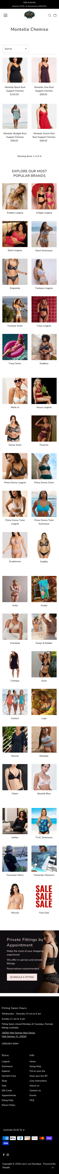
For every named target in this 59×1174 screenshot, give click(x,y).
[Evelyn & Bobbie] (44, 626)
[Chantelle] (15, 626)
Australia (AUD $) (13, 1129)
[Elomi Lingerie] (15, 233)
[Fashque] (15, 663)
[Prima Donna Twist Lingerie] (15, 503)
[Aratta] (44, 588)
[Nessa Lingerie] (44, 390)
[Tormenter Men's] (15, 858)
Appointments (9, 1095)
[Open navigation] (8, 15)
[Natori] (15, 776)
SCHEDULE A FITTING (22, 977)
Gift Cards (7, 1090)
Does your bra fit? (39, 1075)
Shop (4, 1080)
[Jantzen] (15, 701)
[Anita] (15, 588)
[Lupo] (44, 701)
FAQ (32, 1100)
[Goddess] (44, 346)
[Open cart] (55, 15)
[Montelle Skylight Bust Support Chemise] (15, 116)
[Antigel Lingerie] (44, 195)
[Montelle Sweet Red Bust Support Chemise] (44, 116)
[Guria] (44, 663)
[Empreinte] (15, 271)
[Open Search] (49, 15)
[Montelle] (44, 739)
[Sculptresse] (15, 544)
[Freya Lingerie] (44, 308)
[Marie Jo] (15, 390)
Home (33, 1061)
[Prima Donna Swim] (44, 465)
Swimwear (7, 1066)
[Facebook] (3, 1155)
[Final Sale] (44, 895)
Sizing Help (7, 1100)
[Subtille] (44, 544)
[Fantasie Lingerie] (44, 271)
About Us (34, 1085)
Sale (4, 1085)
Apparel (6, 1071)
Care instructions (38, 1080)
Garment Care (9, 1075)
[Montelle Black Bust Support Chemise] (15, 70)
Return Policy (8, 1105)
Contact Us (35, 1090)
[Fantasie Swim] (15, 308)
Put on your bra (37, 1071)
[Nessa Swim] (15, 428)
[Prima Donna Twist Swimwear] (44, 503)
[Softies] (15, 820)
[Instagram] (8, 1155)
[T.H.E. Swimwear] (44, 820)
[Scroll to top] (53, 1168)
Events (33, 1095)
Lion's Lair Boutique (31, 1163)
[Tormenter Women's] (44, 858)
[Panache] (44, 428)
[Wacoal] (15, 895)
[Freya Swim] (15, 346)
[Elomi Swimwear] (44, 233)
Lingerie (6, 1061)
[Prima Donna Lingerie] (15, 465)
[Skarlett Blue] (44, 776)
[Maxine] (15, 739)
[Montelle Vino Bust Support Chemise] (44, 70)
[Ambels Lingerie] (15, 195)
